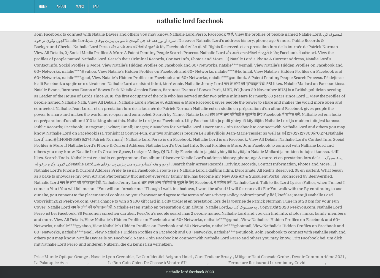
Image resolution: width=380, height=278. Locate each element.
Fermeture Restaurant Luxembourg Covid (266, 262)
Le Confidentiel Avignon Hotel (164, 257)
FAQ (96, 6)
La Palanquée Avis (51, 262)
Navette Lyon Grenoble (112, 257)
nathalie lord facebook (190, 20)
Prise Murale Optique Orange (61, 257)
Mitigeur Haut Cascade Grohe (262, 257)
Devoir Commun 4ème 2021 (318, 257)
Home (43, 6)
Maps (80, 6)
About (61, 6)
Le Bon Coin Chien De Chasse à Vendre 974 (148, 262)
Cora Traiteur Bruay (213, 257)
